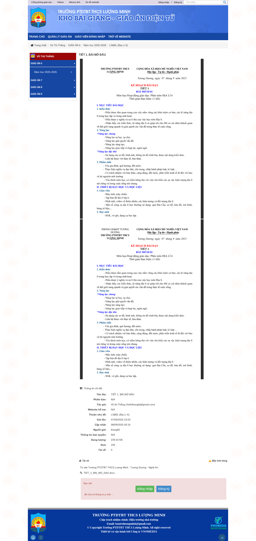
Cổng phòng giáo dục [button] (41, 2)
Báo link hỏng (219, 460)
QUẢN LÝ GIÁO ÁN (60, 36)
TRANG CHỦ (37, 36)
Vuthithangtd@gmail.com (140, 404)
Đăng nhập (163, 2)
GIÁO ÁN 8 (36, 87)
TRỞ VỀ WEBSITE (119, 36)
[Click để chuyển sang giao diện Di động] (40, 537)
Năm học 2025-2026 (45, 72)
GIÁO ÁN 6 (36, 63)
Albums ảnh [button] (74, 2)
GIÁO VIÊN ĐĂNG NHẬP (90, 36)
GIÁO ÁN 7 (36, 80)
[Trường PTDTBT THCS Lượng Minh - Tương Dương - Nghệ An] (38, 17)
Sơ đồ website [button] (92, 2)
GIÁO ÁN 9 (36, 94)
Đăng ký (178, 2)
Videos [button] (60, 2)
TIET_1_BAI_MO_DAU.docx (99, 472)
